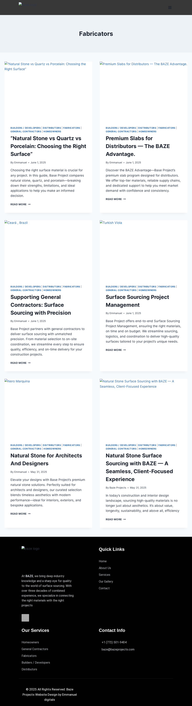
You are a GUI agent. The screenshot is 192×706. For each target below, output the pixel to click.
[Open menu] (169, 7)
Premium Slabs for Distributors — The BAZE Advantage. (138, 146)
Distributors (52, 127)
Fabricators (71, 127)
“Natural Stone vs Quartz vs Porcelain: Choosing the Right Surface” (48, 146)
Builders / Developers (25, 127)
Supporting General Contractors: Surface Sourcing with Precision (40, 305)
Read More (20, 204)
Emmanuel (20, 162)
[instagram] (25, 618)
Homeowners (52, 131)
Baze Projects (118, 487)
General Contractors (25, 131)
